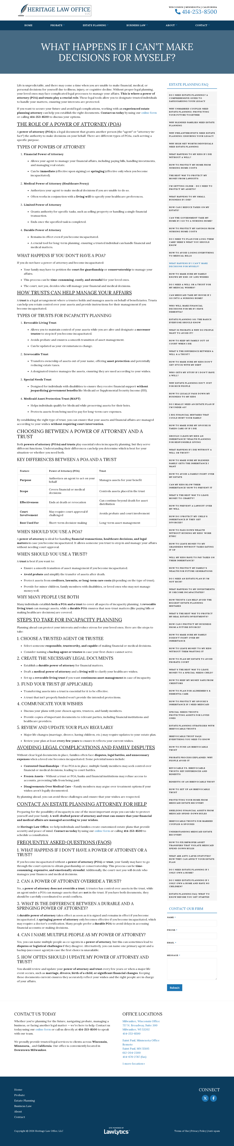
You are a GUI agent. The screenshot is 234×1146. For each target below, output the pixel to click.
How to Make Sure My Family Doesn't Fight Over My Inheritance (188, 637)
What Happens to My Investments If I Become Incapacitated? (192, 591)
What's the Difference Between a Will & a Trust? (191, 352)
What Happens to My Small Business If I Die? (187, 198)
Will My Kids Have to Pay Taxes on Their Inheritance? (192, 559)
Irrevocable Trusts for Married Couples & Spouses (191, 822)
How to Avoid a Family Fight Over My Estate (191, 475)
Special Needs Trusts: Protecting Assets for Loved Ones (189, 715)
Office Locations (142, 1014)
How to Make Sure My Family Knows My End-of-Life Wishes (189, 275)
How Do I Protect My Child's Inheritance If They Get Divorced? (188, 519)
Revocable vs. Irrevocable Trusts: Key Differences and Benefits (188, 771)
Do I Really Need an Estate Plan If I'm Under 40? (192, 406)
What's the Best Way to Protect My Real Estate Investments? (191, 615)
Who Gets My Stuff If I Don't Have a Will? (192, 374)
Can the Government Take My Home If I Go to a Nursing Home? (190, 219)
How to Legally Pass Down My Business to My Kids (189, 395)
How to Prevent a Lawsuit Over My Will (190, 507)
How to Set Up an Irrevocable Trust (189, 791)
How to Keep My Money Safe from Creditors (191, 681)
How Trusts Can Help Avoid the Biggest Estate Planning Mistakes (190, 602)
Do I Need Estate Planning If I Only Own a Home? (189, 871)
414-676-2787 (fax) (134, 1056)
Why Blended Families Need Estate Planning (192, 124)
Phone (172, 930)
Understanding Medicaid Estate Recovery (190, 833)
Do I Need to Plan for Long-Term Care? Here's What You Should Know (191, 242)
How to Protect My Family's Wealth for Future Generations (191, 569)
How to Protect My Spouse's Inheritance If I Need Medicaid (189, 703)
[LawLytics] (117, 1131)
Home (28, 25)
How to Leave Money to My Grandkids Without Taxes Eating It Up (191, 546)
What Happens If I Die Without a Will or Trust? (190, 451)
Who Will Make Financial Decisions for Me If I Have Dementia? (186, 308)
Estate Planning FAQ (188, 85)
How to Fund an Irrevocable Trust (188, 748)
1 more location (132, 1063)
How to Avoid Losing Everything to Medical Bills (191, 254)
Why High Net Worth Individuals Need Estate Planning (191, 145)
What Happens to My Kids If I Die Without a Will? (190, 156)
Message (173, 955)
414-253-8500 (199, 12)
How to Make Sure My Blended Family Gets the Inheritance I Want (189, 463)
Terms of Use (181, 1130)
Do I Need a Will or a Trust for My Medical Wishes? (190, 286)
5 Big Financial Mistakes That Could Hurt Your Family (189, 416)
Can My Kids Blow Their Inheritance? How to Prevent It (190, 486)
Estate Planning (94, 25)
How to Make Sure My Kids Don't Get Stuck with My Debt (190, 363)
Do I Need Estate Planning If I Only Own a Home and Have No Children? (189, 883)
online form (149, 112)
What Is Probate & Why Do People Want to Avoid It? (191, 331)
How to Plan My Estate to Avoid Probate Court (191, 660)
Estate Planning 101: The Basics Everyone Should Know (190, 321)
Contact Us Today (35, 1014)
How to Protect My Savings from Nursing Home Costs (192, 230)
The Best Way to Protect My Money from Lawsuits (188, 177)
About (170, 25)
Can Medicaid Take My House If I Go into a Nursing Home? (190, 296)
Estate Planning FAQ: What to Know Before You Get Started (189, 895)
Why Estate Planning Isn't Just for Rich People (190, 384)
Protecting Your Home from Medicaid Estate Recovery (188, 801)
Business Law (135, 25)
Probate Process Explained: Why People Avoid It (191, 759)
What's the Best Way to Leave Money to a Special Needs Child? (191, 671)
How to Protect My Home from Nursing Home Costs (190, 166)
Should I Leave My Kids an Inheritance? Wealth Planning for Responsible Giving (190, 439)
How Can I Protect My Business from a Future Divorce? (190, 625)
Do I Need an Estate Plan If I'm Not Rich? (189, 580)
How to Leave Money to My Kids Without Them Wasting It (190, 650)
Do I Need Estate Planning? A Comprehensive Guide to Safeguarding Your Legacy (188, 98)
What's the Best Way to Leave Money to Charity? (189, 496)
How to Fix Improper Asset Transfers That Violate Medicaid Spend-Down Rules (191, 845)
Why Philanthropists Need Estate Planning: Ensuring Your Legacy (192, 134)
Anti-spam (214, 1130)
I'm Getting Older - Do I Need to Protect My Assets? (190, 187)
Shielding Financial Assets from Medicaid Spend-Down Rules (191, 812)
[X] (205, 1098)
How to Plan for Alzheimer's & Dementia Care (190, 692)
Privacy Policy (198, 1130)
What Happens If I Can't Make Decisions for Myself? (188, 265)
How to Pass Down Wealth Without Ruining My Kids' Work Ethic (190, 533)
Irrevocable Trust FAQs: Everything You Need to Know (189, 738)
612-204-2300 (131, 1052)
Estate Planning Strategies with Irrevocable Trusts (191, 727)
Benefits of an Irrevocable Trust (192, 781)
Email (171, 942)
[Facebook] (213, 1098)
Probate (56, 25)
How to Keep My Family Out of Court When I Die (189, 342)
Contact (201, 25)
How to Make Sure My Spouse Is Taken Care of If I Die (190, 427)
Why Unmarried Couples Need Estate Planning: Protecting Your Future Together (189, 111)
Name (171, 917)
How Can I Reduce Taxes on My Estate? (189, 209)
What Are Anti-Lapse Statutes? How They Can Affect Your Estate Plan (191, 859)
